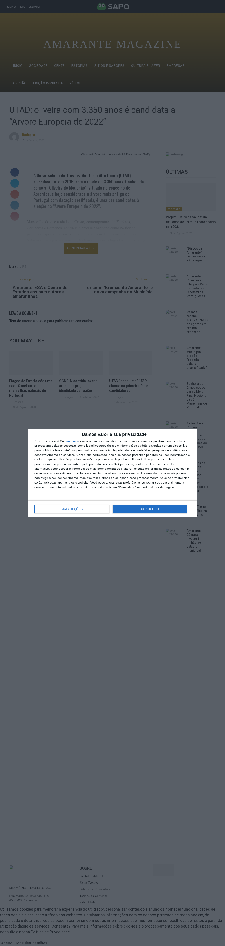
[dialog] (112, 473)
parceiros (71, 440)
